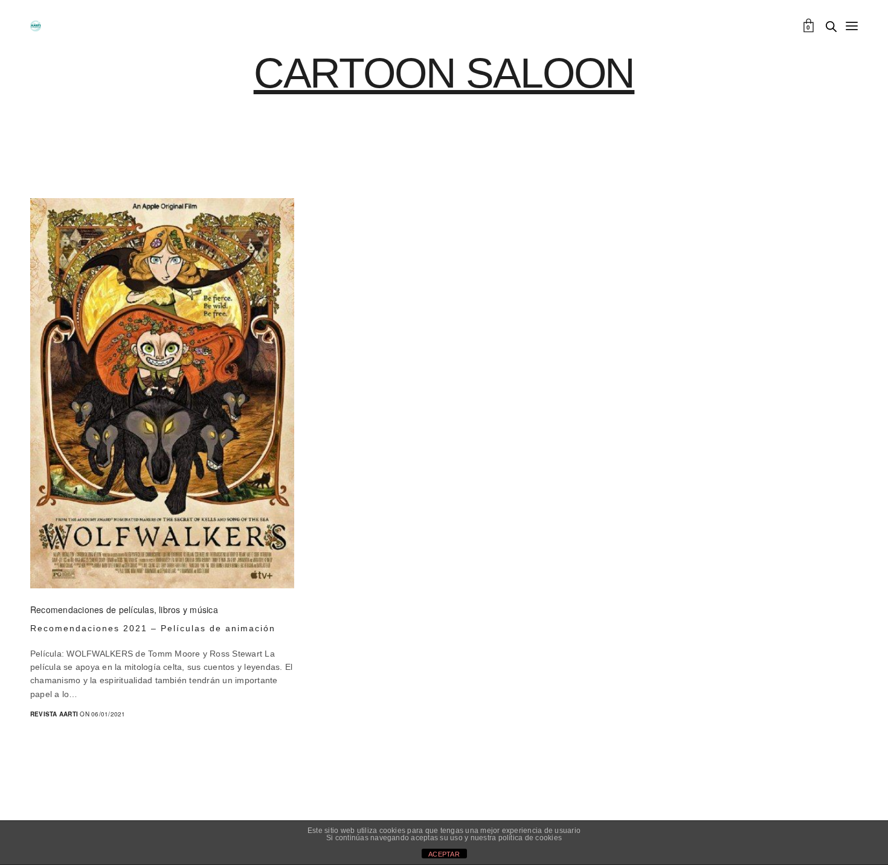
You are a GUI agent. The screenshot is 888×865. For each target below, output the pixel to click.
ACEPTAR (444, 854)
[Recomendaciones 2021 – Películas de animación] (162, 393)
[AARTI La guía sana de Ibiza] (35, 26)
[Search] (831, 26)
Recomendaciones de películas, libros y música (124, 609)
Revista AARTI (54, 714)
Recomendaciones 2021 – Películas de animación (152, 628)
